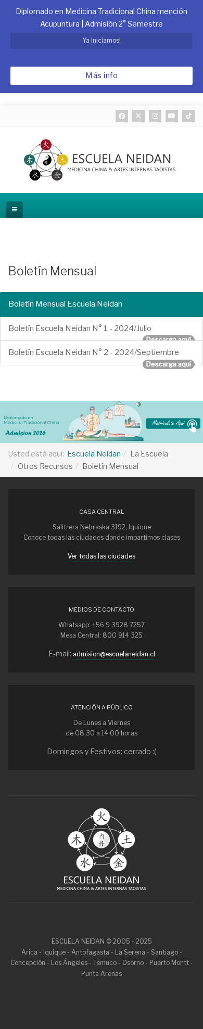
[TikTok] (188, 116)
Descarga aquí (168, 340)
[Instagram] (155, 116)
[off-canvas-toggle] (14, 209)
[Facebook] (122, 116)
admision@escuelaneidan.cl (114, 654)
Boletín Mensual (52, 271)
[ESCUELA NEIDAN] (101, 160)
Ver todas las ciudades (101, 556)
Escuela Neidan (94, 453)
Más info (101, 75)
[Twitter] (138, 116)
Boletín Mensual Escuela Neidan (65, 304)
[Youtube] (172, 116)
